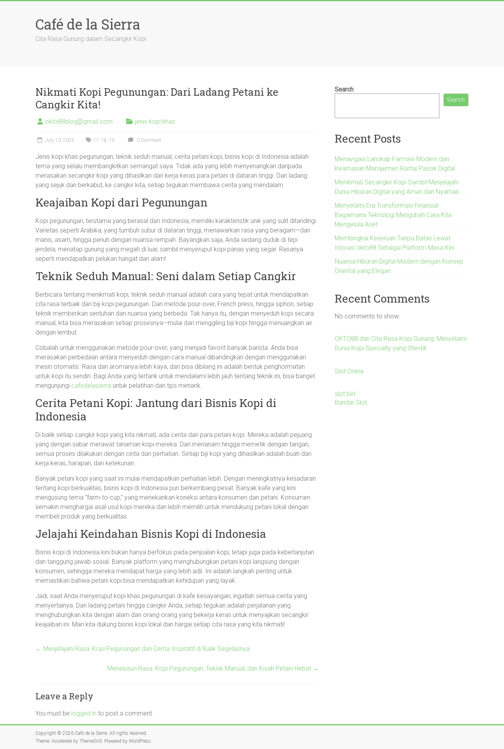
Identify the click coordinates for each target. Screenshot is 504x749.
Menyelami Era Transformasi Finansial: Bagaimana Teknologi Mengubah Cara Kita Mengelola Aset (393, 215)
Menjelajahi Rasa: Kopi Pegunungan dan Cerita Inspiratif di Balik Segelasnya (142, 648)
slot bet (345, 394)
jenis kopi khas (155, 121)
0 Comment (148, 140)
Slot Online (349, 371)
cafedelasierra (91, 385)
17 (96, 140)
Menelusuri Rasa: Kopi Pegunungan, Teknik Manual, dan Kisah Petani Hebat (213, 668)
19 (112, 140)
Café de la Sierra (87, 24)
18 (104, 140)
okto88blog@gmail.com (79, 121)
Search (344, 89)
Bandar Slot (351, 402)
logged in (83, 713)
